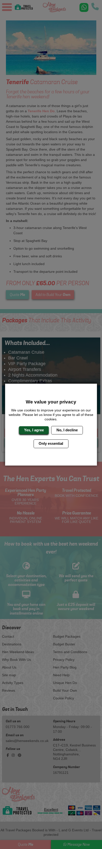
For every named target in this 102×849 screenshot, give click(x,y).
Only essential (51, 444)
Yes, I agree (34, 430)
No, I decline (67, 430)
